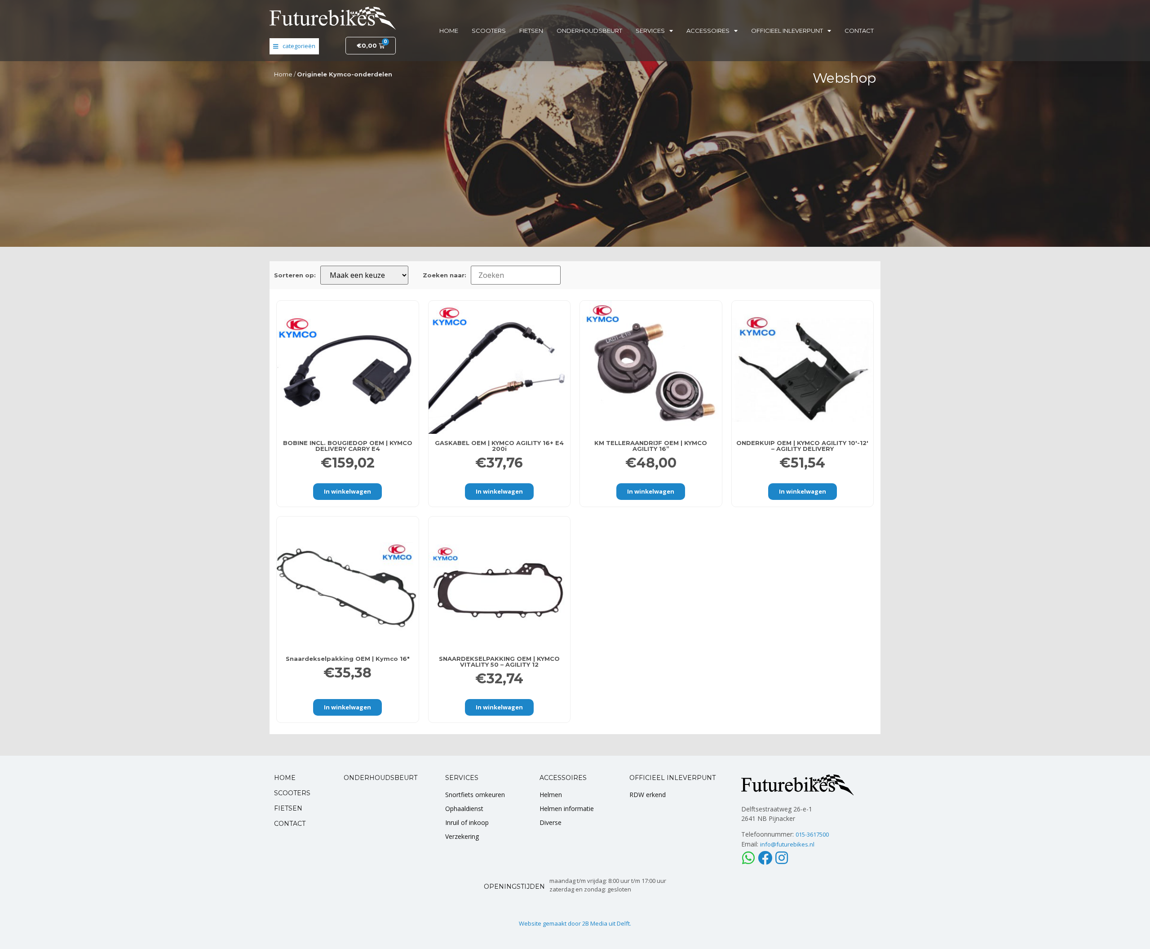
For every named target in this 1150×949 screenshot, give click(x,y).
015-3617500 (812, 834)
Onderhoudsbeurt (589, 30)
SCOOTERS (292, 793)
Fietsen (531, 30)
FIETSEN (288, 808)
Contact (859, 30)
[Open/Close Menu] (294, 46)
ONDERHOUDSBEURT (380, 778)
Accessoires (708, 30)
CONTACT (289, 824)
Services (650, 30)
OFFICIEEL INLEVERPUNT (672, 778)
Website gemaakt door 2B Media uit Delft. (575, 923)
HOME (285, 778)
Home (448, 30)
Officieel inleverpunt (787, 30)
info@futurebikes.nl (787, 844)
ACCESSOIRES (563, 778)
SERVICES (461, 778)
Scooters (489, 30)
